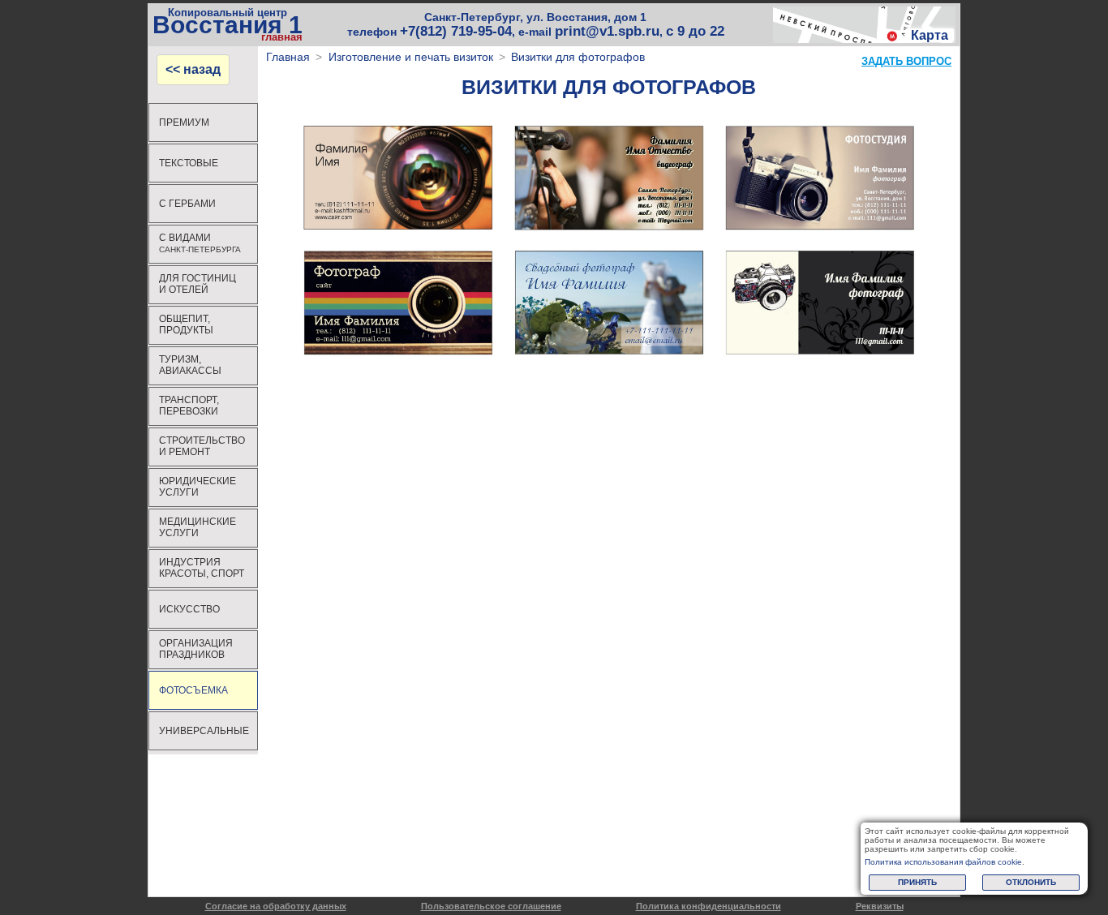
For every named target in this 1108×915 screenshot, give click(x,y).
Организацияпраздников (196, 649)
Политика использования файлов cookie (943, 861)
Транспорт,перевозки (189, 405)
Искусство (189, 609)
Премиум (184, 122)
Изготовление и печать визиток (411, 56)
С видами (200, 243)
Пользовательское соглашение (491, 906)
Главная (288, 56)
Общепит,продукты (186, 324)
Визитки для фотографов (578, 56)
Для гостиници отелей (197, 284)
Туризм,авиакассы (190, 365)
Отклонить (1031, 882)
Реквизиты (880, 906)
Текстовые (188, 163)
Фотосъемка (193, 690)
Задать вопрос (906, 61)
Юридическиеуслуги (197, 486)
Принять (917, 882)
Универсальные (204, 731)
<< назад (193, 69)
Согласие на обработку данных (275, 906)
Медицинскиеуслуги (197, 527)
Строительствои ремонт (202, 446)
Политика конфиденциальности (708, 906)
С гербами (187, 203)
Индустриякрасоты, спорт (201, 567)
